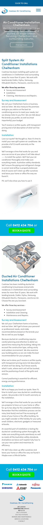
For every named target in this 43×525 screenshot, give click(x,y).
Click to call (21, 3)
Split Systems (21, 512)
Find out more (21, 44)
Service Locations (21, 519)
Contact (21, 521)
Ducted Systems (21, 514)
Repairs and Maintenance (21, 517)
